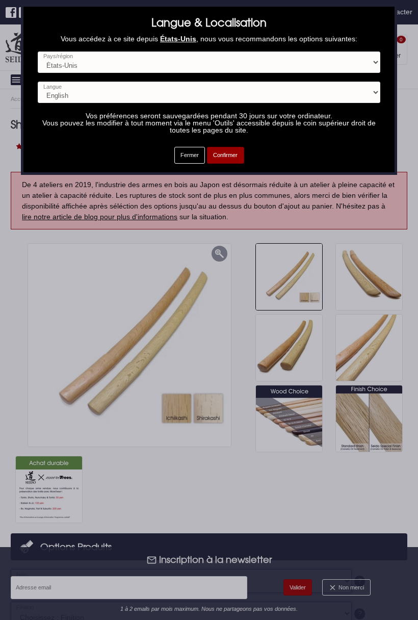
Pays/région (58, 56)
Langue (52, 87)
